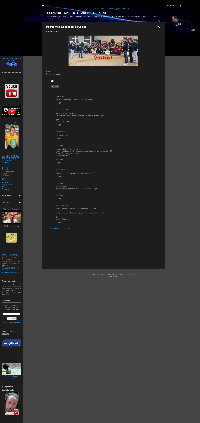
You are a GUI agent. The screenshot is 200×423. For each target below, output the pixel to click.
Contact (5, 178)
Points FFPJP (7, 184)
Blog (4, 165)
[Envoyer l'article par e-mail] (52, 82)
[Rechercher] (180, 6)
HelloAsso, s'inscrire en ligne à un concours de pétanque (11, 263)
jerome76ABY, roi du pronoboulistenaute (10, 256)
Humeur (55, 87)
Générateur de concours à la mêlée (11, 59)
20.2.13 (58, 125)
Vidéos (5, 167)
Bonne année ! (7, 259)
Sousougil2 (60, 110)
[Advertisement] (174, 56)
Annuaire (5, 189)
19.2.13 (58, 103)
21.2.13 (58, 163)
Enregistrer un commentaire (59, 228)
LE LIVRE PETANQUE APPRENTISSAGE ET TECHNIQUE (10, 158)
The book (5, 162)
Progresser (6, 173)
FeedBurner (16, 323)
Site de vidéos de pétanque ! (11, 377)
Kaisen (4, 187)
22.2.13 (58, 198)
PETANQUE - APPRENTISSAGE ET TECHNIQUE (77, 13)
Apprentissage (8, 171)
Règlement (6, 180)
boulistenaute (5, 286)
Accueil (5, 169)
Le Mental (6, 176)
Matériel (5, 182)
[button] (158, 27)
